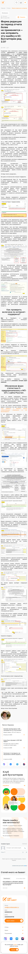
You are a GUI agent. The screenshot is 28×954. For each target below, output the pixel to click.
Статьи (8, 8)
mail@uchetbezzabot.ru (12, 907)
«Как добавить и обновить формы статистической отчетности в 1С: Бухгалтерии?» (14, 410)
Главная (3, 8)
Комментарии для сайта (19, 865)
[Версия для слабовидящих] (21, 2)
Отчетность (5, 13)
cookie (15, 944)
